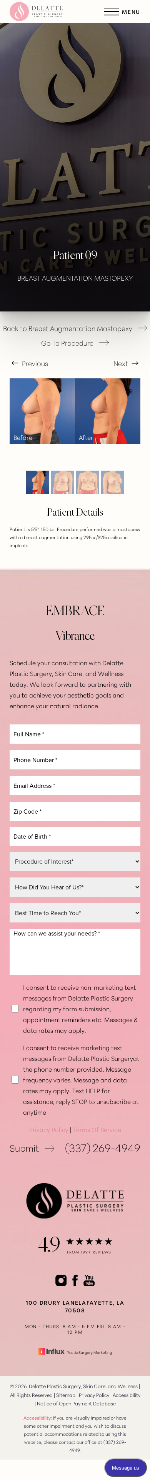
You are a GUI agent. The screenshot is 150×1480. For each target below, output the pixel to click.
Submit (24, 1147)
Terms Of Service (97, 1129)
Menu (131, 11)
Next (121, 363)
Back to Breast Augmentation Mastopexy (67, 328)
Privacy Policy (48, 1129)
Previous (34, 363)
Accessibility (126, 1394)
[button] (111, 11)
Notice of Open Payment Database (76, 1403)
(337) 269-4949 (102, 1147)
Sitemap (65, 1394)
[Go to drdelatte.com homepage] (42, 11)
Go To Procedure (67, 343)
